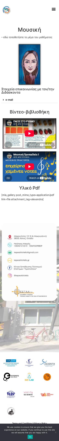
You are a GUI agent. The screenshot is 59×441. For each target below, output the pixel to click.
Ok (30, 437)
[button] (53, 9)
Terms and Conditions (22, 423)
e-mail (9, 99)
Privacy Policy (40, 423)
